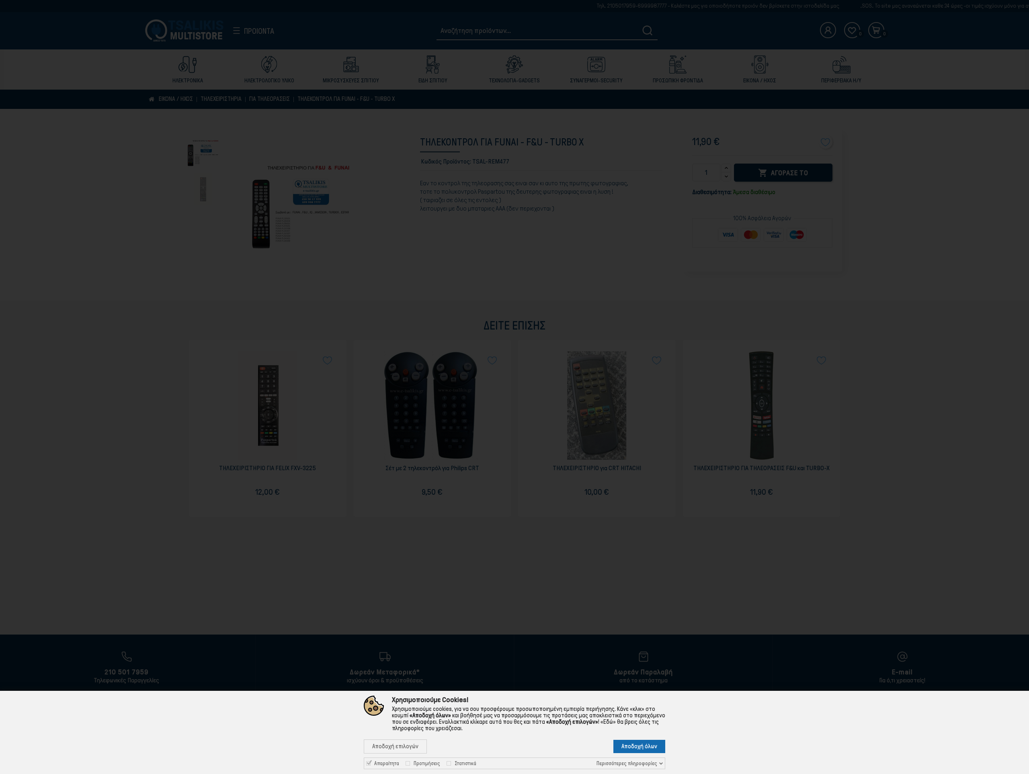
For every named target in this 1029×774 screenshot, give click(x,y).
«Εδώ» (608, 722)
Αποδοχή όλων (639, 746)
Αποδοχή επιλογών (395, 746)
